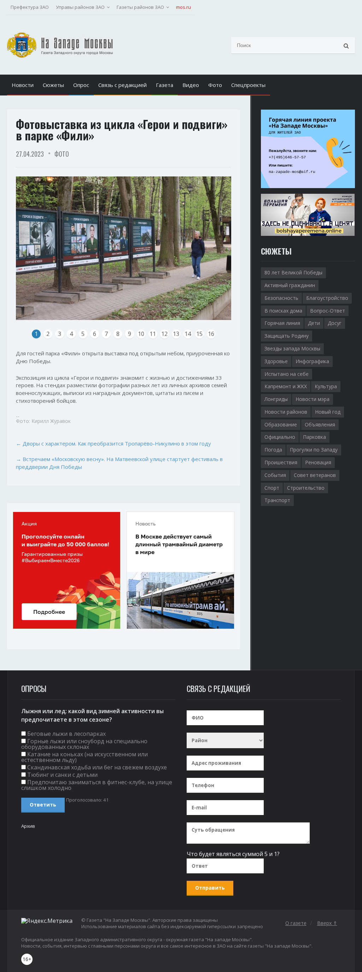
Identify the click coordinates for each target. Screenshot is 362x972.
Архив (28, 826)
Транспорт (277, 500)
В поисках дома (283, 310)
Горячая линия (282, 323)
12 (164, 334)
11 (153, 334)
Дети (314, 323)
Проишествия (280, 462)
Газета (164, 84)
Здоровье (276, 361)
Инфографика (312, 361)
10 (141, 334)
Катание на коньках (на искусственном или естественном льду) (84, 757)
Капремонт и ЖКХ (285, 386)
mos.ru (183, 7)
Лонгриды (276, 399)
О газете (295, 923)
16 (211, 334)
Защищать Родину (286, 335)
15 (199, 334)
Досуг (334, 323)
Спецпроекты (248, 84)
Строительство (306, 487)
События (275, 475)
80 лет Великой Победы (293, 272)
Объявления (320, 424)
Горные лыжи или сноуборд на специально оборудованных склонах (84, 744)
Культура (326, 386)
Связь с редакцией (122, 84)
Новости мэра (312, 399)
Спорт (271, 487)
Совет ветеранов (315, 475)
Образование (280, 424)
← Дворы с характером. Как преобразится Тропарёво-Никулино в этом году (113, 443)
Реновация (318, 462)
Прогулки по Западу (314, 449)
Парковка (314, 436)
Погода (273, 449)
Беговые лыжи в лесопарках (66, 734)
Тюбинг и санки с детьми (62, 775)
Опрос (81, 84)
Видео (190, 84)
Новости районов (285, 411)
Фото (215, 84)
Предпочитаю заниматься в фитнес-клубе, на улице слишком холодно (96, 785)
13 (176, 334)
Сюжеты (53, 84)
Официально (279, 436)
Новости (23, 84)
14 (188, 334)
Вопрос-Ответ (327, 310)
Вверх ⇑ (327, 923)
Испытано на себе (286, 374)
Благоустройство (327, 298)
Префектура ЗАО (30, 7)
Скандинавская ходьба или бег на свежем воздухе (97, 767)
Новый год (327, 411)
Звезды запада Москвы (292, 348)
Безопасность (281, 298)
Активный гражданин (289, 285)
